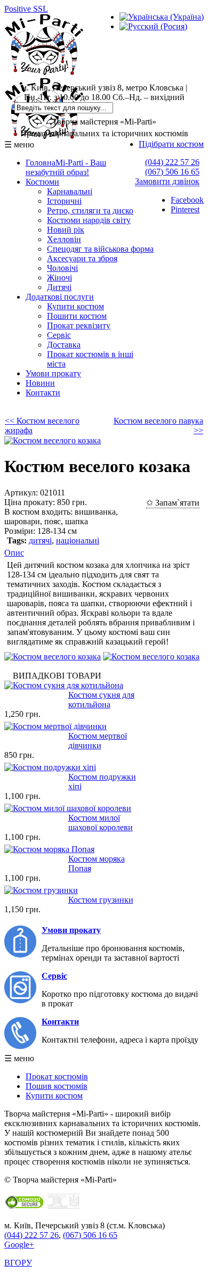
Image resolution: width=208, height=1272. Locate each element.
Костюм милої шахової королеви (100, 822)
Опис (14, 552)
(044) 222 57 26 (172, 162)
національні (77, 540)
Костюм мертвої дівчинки (97, 740)
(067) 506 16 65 (172, 171)
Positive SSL (26, 8)
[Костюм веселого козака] (52, 440)
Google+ (19, 1244)
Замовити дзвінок (167, 181)
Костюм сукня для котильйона (101, 699)
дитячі (40, 540)
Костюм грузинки (100, 899)
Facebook (187, 199)
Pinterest (185, 209)
